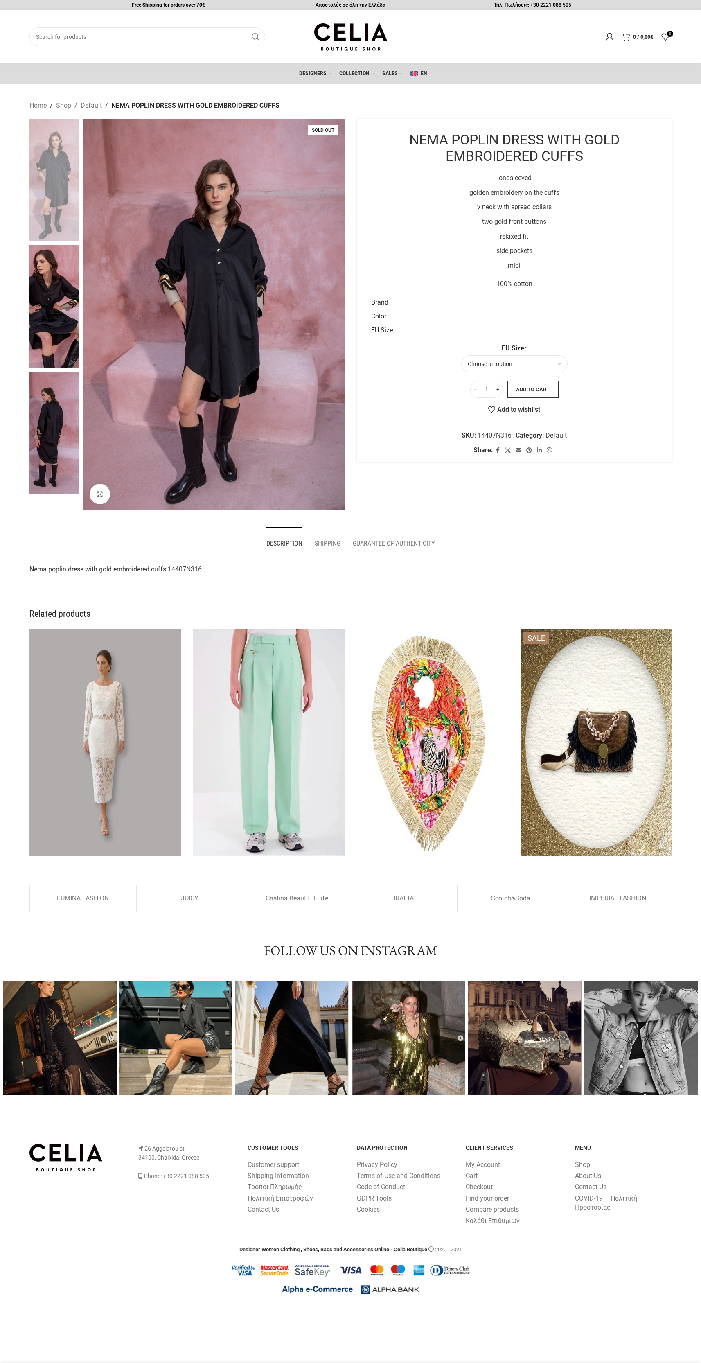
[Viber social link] (549, 450)
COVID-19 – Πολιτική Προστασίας (606, 1202)
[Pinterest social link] (529, 450)
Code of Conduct (381, 1187)
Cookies (368, 1209)
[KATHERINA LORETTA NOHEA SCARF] (432, 742)
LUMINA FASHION (83, 898)
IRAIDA (404, 898)
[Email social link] (518, 450)
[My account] (610, 37)
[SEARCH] (255, 36)
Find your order (487, 1198)
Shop (63, 105)
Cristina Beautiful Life (297, 898)
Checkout (479, 1187)
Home (38, 105)
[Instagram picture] (60, 1038)
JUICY (189, 898)
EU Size (513, 348)
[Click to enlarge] (100, 494)
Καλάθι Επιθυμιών (493, 1221)
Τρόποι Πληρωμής (275, 1187)
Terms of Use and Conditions (398, 1176)
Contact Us (263, 1209)
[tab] (284, 539)
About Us (588, 1176)
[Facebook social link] (498, 450)
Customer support (273, 1165)
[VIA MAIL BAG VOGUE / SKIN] (596, 742)
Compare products (492, 1209)
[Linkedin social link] (539, 450)
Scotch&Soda (510, 898)
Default (91, 105)
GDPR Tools (374, 1198)
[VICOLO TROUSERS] (269, 742)
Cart (472, 1176)
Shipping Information (278, 1176)
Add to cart (533, 389)
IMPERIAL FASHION (617, 898)
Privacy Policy (377, 1165)
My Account (483, 1165)
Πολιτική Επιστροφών (280, 1198)
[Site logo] (350, 36)
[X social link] (508, 450)
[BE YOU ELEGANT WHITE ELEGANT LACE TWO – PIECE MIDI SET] (105, 742)
